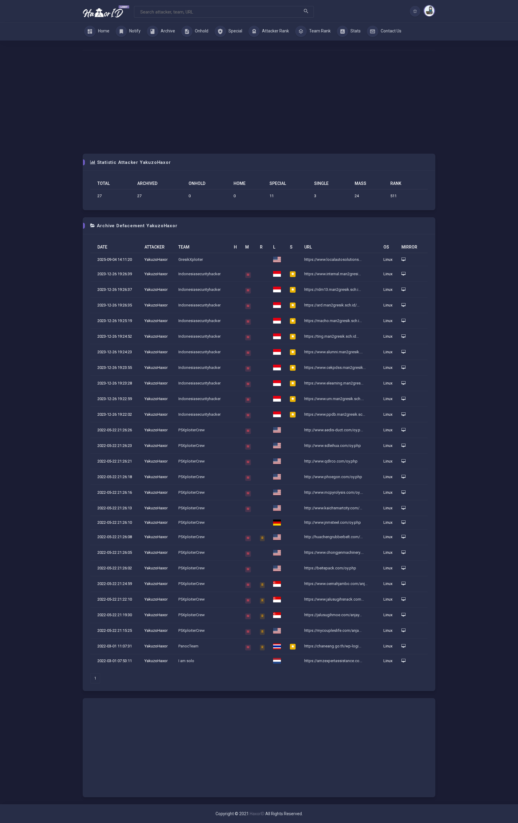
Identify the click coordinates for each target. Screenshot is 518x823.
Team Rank (319, 31)
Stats (355, 31)
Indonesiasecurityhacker (199, 274)
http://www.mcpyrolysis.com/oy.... (333, 492)
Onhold (201, 31)
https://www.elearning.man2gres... (333, 383)
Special (235, 31)
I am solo (186, 661)
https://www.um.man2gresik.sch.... (334, 398)
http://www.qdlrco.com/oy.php (331, 461)
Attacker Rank (275, 31)
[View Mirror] (403, 259)
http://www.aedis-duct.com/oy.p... (333, 430)
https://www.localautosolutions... (333, 259)
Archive (167, 31)
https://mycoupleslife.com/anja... (333, 630)
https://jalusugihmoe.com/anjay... (333, 615)
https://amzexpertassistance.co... (333, 661)
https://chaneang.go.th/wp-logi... (332, 646)
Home (103, 31)
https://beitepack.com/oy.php (330, 568)
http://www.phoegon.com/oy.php (333, 477)
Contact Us (390, 31)
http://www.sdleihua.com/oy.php (332, 445)
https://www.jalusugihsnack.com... (334, 599)
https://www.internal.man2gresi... (332, 274)
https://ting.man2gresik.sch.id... (331, 336)
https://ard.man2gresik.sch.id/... (331, 305)
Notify (134, 31)
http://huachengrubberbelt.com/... (333, 537)
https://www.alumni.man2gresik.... (333, 352)
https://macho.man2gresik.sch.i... (333, 320)
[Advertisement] (259, 102)
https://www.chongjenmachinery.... (334, 552)
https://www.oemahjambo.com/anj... (336, 583)
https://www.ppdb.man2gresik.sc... (334, 414)
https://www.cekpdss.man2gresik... (335, 367)
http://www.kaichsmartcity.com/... (333, 508)
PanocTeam (188, 646)
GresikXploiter (190, 259)
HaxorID (257, 813)
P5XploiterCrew (191, 430)
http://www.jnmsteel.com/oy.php (332, 522)
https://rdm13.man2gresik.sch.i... (332, 289)
